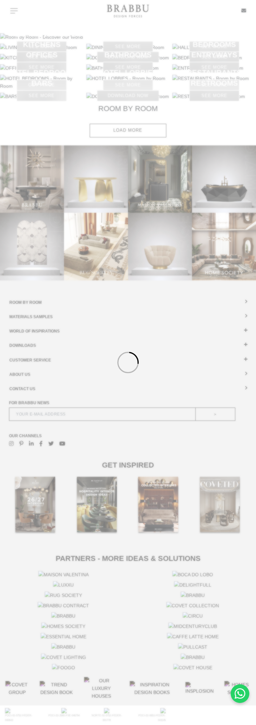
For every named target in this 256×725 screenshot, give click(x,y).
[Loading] (128, 362)
